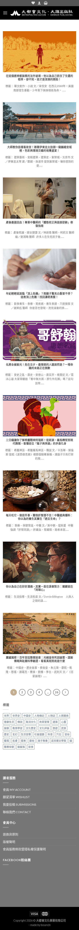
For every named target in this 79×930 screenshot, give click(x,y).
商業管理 (44, 721)
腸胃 (23, 740)
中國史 (27, 715)
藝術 (31, 740)
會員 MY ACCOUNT (17, 789)
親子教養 (43, 740)
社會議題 (39, 734)
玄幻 (14, 734)
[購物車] (46, 3)
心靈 (63, 721)
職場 (6, 740)
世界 (6, 715)
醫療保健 (9, 746)
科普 (50, 734)
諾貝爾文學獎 (58, 740)
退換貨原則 (10, 834)
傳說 (19, 721)
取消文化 (31, 721)
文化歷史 (31, 728)
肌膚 (14, 740)
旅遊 (55, 728)
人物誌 (51, 715)
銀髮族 (21, 746)
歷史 (6, 734)
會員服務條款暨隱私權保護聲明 (24, 849)
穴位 (58, 734)
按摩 (6, 728)
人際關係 (64, 715)
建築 (55, 721)
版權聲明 (9, 842)
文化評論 (44, 728)
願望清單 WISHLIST (16, 797)
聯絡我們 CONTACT (17, 812)
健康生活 (9, 721)
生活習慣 (26, 734)
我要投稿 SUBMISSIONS (19, 804)
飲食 (30, 746)
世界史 (16, 715)
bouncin (46, 925)
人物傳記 (39, 715)
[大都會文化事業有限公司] (41, 13)
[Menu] (5, 13)
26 (56, 692)
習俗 (67, 734)
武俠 (63, 728)
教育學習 (17, 728)
